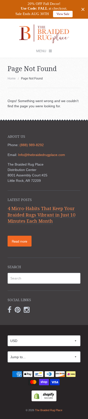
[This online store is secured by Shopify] (44, 395)
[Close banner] (83, 9)
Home (12, 78)
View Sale (62, 14)
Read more (19, 241)
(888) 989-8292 (32, 145)
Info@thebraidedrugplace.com (41, 155)
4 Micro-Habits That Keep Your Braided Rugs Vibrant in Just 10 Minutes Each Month (41, 215)
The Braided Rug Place (48, 410)
